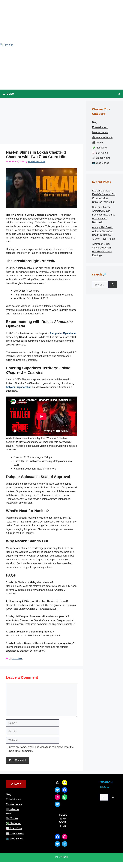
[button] (119, 94)
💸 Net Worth (99, 147)
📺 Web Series (100, 162)
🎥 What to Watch (102, 137)
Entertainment (100, 127)
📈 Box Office (15, 658)
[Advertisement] (41, 122)
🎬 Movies (98, 142)
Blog (94, 122)
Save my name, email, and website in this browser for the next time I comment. (41, 749)
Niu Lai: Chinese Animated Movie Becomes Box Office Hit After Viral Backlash (103, 215)
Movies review (100, 132)
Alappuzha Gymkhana (63, 333)
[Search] (112, 284)
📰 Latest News (101, 157)
